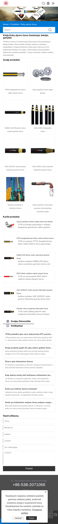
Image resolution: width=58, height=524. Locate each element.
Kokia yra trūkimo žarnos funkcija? (21, 389)
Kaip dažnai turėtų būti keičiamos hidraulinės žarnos (29, 375)
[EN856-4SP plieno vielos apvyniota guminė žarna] (9, 262)
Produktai (15, 24)
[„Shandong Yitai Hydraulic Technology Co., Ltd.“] (5, 5)
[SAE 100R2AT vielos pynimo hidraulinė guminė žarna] (9, 297)
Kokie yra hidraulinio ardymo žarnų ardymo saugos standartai (29, 402)
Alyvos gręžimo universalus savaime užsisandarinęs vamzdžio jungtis (43, 208)
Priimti (31, 518)
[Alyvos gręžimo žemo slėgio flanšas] (42, 85)
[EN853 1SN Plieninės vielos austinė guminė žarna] (15, 124)
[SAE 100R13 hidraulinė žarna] (42, 124)
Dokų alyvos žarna (29, 24)
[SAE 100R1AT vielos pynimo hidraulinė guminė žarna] (15, 162)
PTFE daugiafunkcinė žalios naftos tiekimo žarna (35, 238)
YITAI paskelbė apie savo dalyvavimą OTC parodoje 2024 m (29, 334)
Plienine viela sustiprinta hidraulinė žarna (32, 309)
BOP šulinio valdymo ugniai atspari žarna (32, 273)
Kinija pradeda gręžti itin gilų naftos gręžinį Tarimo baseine (29, 348)
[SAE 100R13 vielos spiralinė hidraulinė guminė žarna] (42, 162)
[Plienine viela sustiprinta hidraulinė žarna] (9, 316)
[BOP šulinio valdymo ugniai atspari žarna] (9, 281)
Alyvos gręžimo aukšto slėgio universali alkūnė (35, 222)
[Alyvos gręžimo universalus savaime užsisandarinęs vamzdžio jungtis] (42, 201)
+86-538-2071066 (29, 485)
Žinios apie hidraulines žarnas (19, 361)
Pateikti (29, 468)
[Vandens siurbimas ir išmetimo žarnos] (15, 201)
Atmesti (18, 518)
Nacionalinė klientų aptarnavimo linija (31, 481)
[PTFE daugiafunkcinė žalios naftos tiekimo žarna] (15, 85)
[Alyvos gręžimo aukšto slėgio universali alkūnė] (9, 229)
